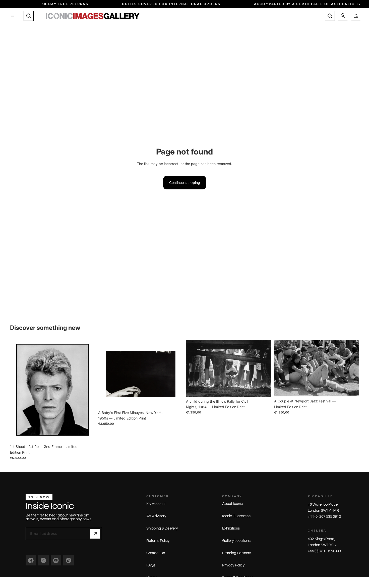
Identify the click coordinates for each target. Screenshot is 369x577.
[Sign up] (95, 534)
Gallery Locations (236, 541)
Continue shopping (184, 182)
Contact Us (155, 553)
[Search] (29, 16)
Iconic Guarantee (236, 516)
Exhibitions (231, 528)
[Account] (343, 16)
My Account (156, 504)
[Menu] (13, 16)
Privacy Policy (233, 565)
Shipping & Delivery (162, 528)
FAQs (150, 565)
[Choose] (87, 434)
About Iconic (232, 504)
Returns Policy (157, 541)
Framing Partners (236, 553)
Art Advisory (156, 516)
